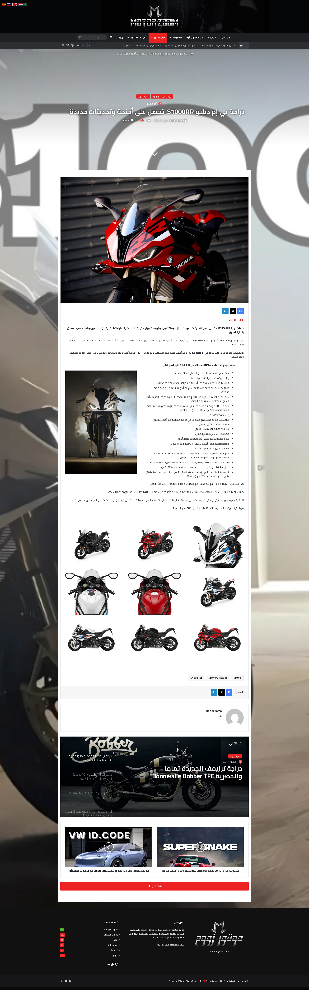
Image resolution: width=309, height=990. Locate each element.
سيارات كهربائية (195, 37)
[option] (154, 240)
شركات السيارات (137, 37)
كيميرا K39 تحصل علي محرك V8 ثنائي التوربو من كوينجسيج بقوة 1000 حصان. (204, 45)
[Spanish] (4, 4)
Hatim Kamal (176, 120)
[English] (17, 4)
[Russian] (9, 4)
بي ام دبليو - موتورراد (162, 96)
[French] (13, 4)
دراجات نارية (159, 37)
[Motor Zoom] (154, 16)
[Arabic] (25, 4)
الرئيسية (225, 37)
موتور (213, 37)
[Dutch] (21, 4)
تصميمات (176, 37)
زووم (120, 37)
